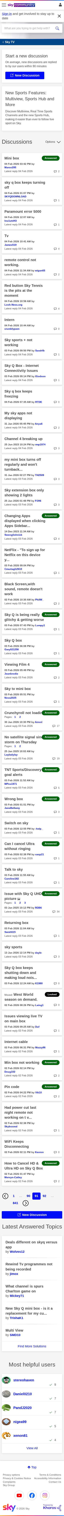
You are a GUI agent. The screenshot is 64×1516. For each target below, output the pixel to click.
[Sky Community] (22, 5)
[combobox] (29, 28)
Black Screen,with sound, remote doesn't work (23, 589)
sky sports (13, 947)
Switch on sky (16, 823)
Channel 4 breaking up (23, 439)
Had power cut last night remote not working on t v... (20, 1112)
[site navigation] (4, 5)
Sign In (59, 5)
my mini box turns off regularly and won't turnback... (22, 464)
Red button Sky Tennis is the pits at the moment (23, 290)
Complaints (9, 1481)
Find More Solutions (32, 1346)
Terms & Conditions (50, 1474)
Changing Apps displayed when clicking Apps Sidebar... (24, 521)
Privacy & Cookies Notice (17, 1478)
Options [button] (50, 141)
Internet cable (16, 1042)
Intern (9, 320)
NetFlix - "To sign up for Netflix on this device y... (24, 555)
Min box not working (21, 1062)
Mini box (11, 158)
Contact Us (55, 1481)
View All (32, 1448)
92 (44, 1196)
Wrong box (13, 799)
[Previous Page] (5, 1196)
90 (28, 1196)
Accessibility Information (47, 1478)
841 (15, 1203)
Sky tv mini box (17, 689)
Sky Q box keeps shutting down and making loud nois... (20, 973)
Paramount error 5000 (22, 211)
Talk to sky (13, 869)
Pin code (11, 1087)
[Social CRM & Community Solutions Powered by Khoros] (52, 1507)
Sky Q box (13, 640)
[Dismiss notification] (59, 16)
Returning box (16, 923)
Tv (6, 236)
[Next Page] (25, 1203)
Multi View (14, 1330)
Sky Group (9, 1485)
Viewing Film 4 (17, 664)
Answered (51, 158)
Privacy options (11, 1474)
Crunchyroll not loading (24, 713)
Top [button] (33, 1467)
